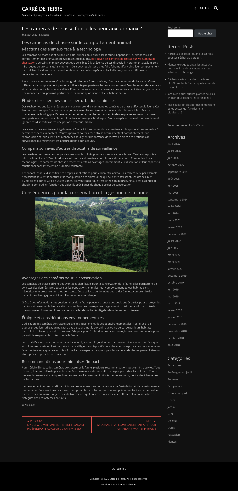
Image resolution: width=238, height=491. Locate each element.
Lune (171, 414)
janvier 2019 (175, 317)
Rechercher (175, 27)
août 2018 (174, 345)
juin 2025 (173, 185)
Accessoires (175, 365)
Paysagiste (174, 434)
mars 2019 (174, 303)
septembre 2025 (177, 172)
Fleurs (171, 400)
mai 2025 (173, 192)
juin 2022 (173, 248)
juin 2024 (173, 213)
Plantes (172, 441)
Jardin (171, 407)
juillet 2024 (174, 206)
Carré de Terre (42, 8)
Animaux (29, 404)
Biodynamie (175, 386)
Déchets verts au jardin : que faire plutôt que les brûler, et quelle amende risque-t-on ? (191, 83)
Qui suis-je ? (201, 8)
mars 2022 (174, 255)
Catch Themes (129, 484)
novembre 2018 (177, 331)
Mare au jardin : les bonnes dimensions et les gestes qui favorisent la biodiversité (191, 108)
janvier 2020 (175, 269)
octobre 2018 (176, 338)
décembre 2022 (177, 234)
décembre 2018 (177, 324)
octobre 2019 (176, 282)
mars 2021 (174, 262)
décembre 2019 (177, 275)
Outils (171, 428)
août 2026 (174, 144)
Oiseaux (172, 421)
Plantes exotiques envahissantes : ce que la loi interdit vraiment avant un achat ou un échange (190, 68)
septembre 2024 (177, 199)
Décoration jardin (178, 393)
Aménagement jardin (180, 372)
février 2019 (175, 310)
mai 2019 (173, 296)
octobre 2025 (176, 165)
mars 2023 (174, 220)
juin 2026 (173, 158)
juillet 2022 (174, 241)
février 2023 (175, 227)
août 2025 (174, 178)
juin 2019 (173, 289)
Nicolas (45, 34)
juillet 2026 (174, 151)
